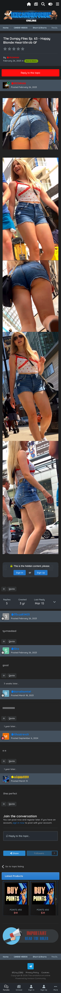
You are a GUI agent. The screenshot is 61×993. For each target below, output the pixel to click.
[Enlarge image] (30, 123)
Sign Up (41, 572)
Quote (12, 589)
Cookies (45, 972)
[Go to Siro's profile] (6, 650)
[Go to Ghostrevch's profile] (6, 736)
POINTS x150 (16, 909)
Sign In (19, 572)
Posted (24, 87)
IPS (13, 972)
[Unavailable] (30, 208)
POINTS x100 (43, 909)
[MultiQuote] (4, 589)
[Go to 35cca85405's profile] (6, 616)
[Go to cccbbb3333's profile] (6, 779)
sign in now (18, 822)
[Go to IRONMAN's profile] (6, 85)
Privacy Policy (32, 972)
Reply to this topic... (19, 836)
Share (15, 853)
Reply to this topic (30, 72)
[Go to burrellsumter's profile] (6, 693)
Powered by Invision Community (30, 978)
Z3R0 (20, 972)
